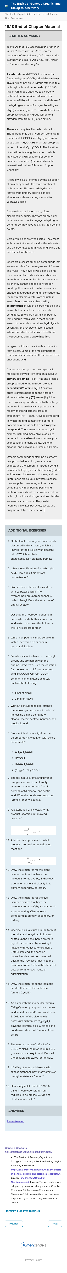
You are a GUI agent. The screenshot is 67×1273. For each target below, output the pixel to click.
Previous (13, 1223)
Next (55, 1223)
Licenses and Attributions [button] (22, 1211)
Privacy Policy (33, 1260)
